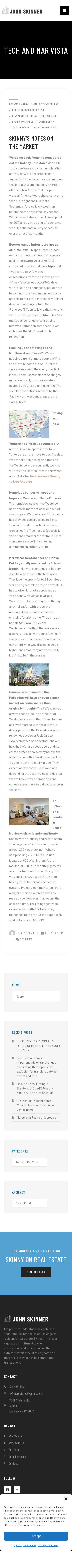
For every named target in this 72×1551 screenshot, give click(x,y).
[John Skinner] (22, 10)
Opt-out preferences (25, 1545)
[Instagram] (17, 1489)
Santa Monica (46, 121)
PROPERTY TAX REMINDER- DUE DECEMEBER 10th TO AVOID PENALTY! (38, 1045)
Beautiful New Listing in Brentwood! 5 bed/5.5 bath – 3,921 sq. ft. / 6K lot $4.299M (35, 1088)
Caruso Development (46, 104)
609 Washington (18, 104)
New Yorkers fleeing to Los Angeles (34, 115)
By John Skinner (26, 933)
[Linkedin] (7, 1489)
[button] (66, 1499)
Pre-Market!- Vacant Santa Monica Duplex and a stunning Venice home (36, 1105)
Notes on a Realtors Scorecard (37, 1117)
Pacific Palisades (23, 121)
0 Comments (26, 939)
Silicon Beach (20, 127)
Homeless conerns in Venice (29, 109)
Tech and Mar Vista (45, 127)
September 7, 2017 (53, 933)
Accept (36, 1536)
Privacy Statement (48, 1545)
